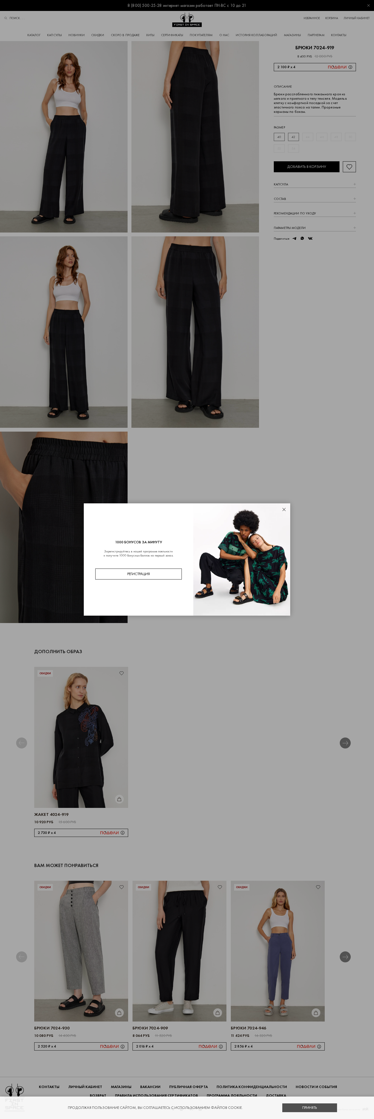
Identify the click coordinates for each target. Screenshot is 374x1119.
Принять (309, 1107)
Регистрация (138, 574)
